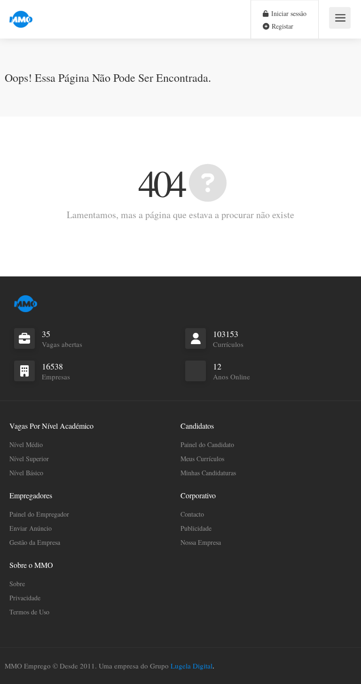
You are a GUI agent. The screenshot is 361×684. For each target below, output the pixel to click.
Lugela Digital (191, 665)
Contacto (192, 514)
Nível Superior (29, 458)
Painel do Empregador (39, 514)
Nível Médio (26, 444)
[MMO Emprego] (20, 14)
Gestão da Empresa (34, 542)
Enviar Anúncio (30, 528)
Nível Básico (26, 472)
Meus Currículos (202, 458)
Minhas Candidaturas (208, 472)
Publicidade (196, 528)
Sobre (17, 583)
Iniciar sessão (287, 13)
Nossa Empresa (200, 542)
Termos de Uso (29, 611)
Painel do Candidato (207, 444)
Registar (281, 26)
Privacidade (24, 597)
